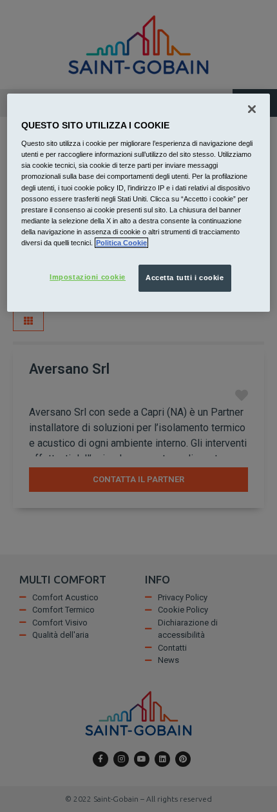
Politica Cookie (121, 243)
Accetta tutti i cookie (185, 277)
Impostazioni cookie (88, 277)
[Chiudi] (252, 109)
